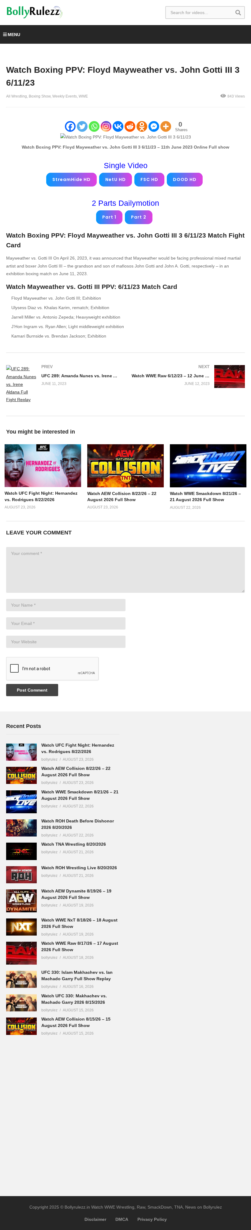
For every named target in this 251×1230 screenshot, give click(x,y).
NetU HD (115, 179)
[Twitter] (82, 126)
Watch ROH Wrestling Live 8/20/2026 (79, 867)
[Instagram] (106, 126)
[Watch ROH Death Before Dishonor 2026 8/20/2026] (21, 828)
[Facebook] (70, 126)
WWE (83, 96)
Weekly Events (64, 96)
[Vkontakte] (118, 126)
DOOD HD (185, 179)
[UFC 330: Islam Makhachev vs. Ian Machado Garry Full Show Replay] (21, 979)
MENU (14, 34)
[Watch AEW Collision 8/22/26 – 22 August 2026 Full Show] (21, 775)
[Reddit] (130, 126)
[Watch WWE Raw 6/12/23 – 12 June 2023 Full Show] (188, 376)
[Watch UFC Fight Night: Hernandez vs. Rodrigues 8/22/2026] (21, 752)
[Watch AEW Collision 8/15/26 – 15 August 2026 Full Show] (21, 1026)
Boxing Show (40, 96)
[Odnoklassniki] (142, 126)
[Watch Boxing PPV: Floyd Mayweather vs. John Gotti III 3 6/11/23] (43, 465)
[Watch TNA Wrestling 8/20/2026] (21, 851)
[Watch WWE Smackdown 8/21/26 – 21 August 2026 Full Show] (21, 801)
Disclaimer (95, 1219)
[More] (165, 126)
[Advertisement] (177, 813)
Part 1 (109, 217)
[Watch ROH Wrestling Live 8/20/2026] (21, 874)
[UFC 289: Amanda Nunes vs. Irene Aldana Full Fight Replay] (62, 384)
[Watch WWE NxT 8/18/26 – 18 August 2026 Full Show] (21, 927)
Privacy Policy (152, 1219)
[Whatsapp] (94, 126)
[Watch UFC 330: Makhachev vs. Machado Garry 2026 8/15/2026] (21, 1002)
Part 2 (138, 217)
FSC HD (149, 179)
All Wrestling (16, 96)
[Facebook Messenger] (153, 126)
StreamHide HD (71, 179)
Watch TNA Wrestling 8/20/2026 (73, 844)
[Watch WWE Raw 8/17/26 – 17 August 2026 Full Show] (21, 953)
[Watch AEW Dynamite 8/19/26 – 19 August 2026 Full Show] (21, 900)
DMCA (121, 1219)
